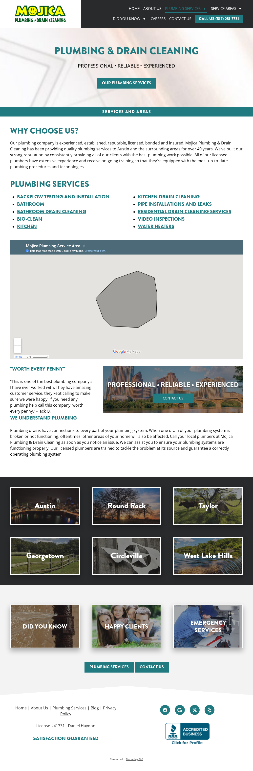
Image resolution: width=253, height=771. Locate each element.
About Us (152, 8)
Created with (126, 759)
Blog (95, 708)
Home (134, 8)
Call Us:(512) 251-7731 (219, 19)
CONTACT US (152, 667)
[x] (195, 710)
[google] (180, 710)
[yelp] (209, 710)
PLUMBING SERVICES (109, 667)
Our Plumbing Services (126, 83)
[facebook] (165, 710)
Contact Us (180, 18)
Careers (158, 18)
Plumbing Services (185, 8)
